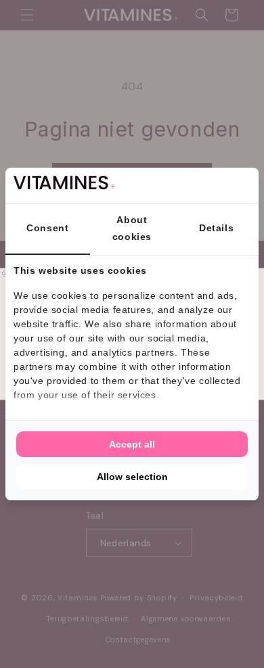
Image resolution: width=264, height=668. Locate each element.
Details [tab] (216, 227)
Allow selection (132, 476)
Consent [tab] (47, 227)
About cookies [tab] (132, 228)
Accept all (132, 444)
